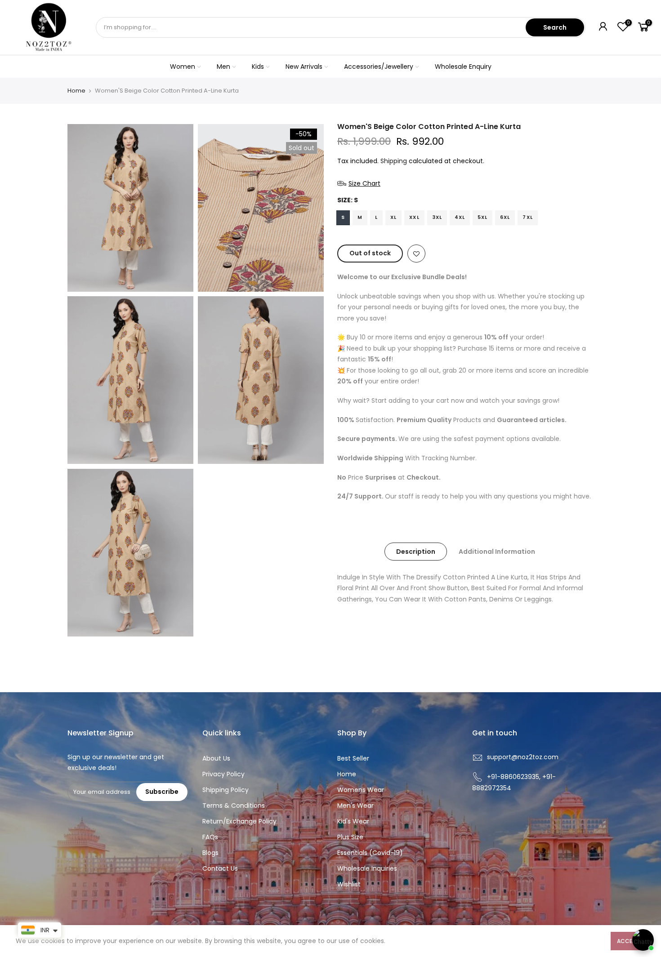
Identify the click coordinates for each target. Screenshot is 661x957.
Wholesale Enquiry (463, 66)
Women (182, 66)
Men (223, 66)
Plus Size (350, 836)
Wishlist (349, 884)
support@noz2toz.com (522, 756)
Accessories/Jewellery (378, 66)
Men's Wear (355, 805)
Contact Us (220, 868)
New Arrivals (304, 66)
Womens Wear (360, 789)
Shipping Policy (225, 789)
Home (76, 91)
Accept (628, 941)
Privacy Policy (223, 774)
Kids (258, 66)
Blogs (210, 852)
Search (555, 27)
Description (415, 551)
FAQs (210, 836)
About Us (216, 758)
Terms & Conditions (233, 805)
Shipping (393, 160)
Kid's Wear (353, 821)
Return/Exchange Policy (239, 821)
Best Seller (353, 758)
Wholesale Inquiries (367, 868)
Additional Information (497, 551)
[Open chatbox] (643, 940)
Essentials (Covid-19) (370, 852)
